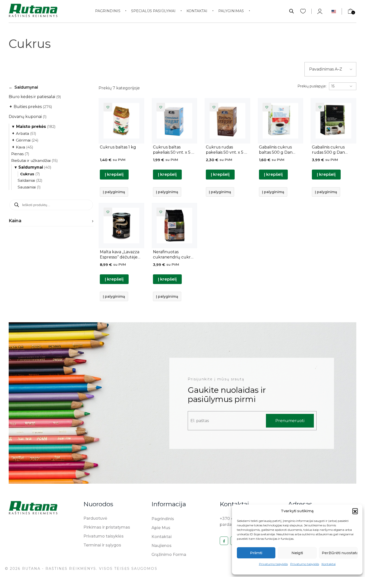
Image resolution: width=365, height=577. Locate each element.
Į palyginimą (114, 192)
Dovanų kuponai (28, 116)
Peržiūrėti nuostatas (340, 552)
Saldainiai (30, 180)
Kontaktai (329, 564)
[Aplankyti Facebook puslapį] (224, 541)
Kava (22, 147)
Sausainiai (29, 187)
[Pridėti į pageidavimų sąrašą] (108, 107)
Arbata (24, 133)
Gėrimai (25, 140)
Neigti (297, 552)
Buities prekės (30, 106)
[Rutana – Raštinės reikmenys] (33, 10)
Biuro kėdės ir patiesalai (35, 96)
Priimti (256, 552)
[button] (355, 510)
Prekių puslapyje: (312, 86)
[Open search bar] (291, 11)
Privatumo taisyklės (273, 564)
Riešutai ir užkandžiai (34, 160)
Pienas (20, 153)
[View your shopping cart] (348, 12)
